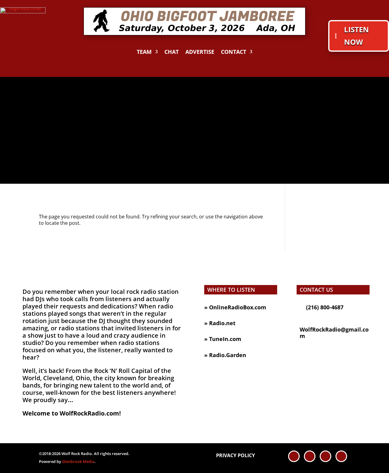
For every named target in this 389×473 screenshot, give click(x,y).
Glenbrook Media (78, 461)
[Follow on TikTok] (325, 456)
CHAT (171, 52)
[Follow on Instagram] (341, 456)
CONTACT (233, 52)
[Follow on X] (309, 456)
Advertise (199, 52)
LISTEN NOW (356, 35)
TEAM (144, 52)
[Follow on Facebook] (294, 456)
